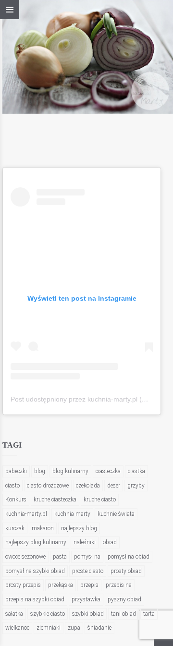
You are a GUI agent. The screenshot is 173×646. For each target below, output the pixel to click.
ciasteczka (108, 471)
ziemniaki (49, 627)
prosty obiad (126, 571)
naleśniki (85, 542)
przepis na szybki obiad (34, 599)
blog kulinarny (70, 471)
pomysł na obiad (128, 556)
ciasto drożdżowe (48, 485)
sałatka (14, 613)
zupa (74, 627)
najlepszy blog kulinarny (35, 542)
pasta (60, 556)
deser (113, 485)
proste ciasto (87, 571)
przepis (89, 585)
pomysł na (87, 556)
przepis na (119, 585)
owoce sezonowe (25, 556)
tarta (149, 613)
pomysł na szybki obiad (35, 571)
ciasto (12, 485)
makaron (43, 528)
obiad (110, 542)
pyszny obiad (124, 599)
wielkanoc (17, 627)
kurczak (15, 528)
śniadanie (99, 627)
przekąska (60, 585)
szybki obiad (88, 613)
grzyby (136, 485)
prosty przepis (23, 585)
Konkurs (15, 499)
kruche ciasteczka (55, 499)
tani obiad (123, 613)
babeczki (16, 471)
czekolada (88, 485)
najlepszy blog (79, 528)
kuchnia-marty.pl (26, 514)
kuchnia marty (72, 514)
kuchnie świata (116, 514)
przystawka (86, 599)
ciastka (136, 471)
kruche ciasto (100, 499)
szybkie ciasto (47, 613)
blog (39, 471)
